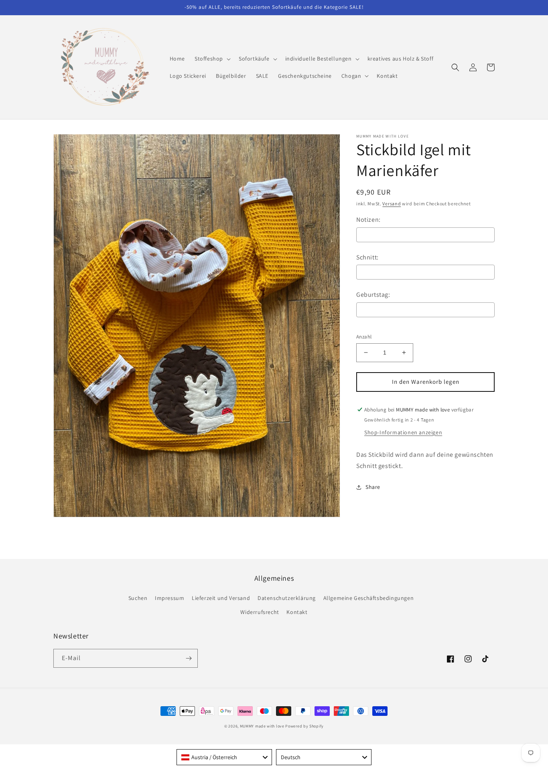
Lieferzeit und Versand (221, 598)
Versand (391, 204)
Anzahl (363, 336)
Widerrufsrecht (259, 612)
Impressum (169, 598)
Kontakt (296, 612)
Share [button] (372, 486)
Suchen (138, 598)
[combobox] (224, 757)
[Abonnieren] (188, 658)
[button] (212, 58)
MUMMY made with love (262, 726)
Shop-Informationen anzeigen (403, 432)
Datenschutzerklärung (287, 598)
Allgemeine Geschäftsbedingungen (368, 598)
